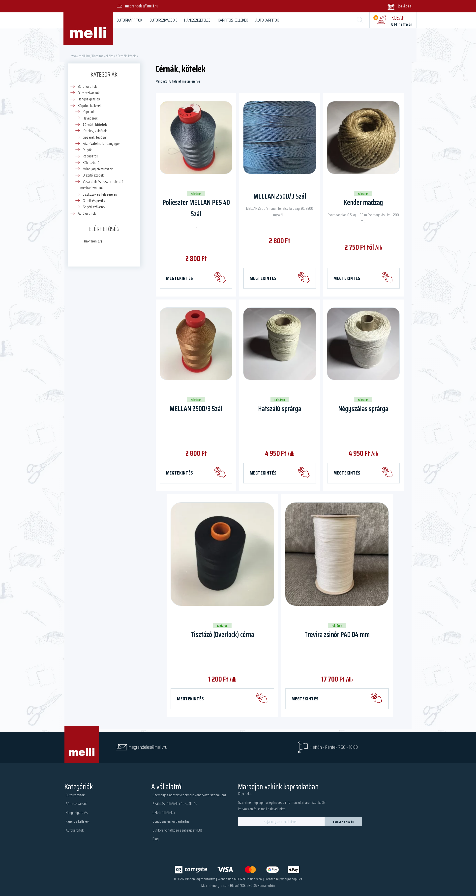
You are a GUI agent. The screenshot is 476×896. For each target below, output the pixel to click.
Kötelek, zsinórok (95, 131)
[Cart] (381, 20)
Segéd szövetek (94, 207)
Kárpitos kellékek (233, 20)
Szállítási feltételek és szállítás (174, 804)
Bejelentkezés (343, 821)
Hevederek (90, 118)
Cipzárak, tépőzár (95, 137)
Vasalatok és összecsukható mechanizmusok (101, 185)
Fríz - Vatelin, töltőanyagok (101, 143)
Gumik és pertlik (94, 201)
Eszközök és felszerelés (100, 194)
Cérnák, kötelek (95, 124)
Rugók (87, 150)
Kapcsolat (245, 794)
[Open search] (360, 20)
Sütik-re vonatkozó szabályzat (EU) (177, 830)
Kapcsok (88, 112)
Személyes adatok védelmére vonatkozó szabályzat (189, 795)
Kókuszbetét (92, 162)
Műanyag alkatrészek (98, 169)
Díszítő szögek (93, 175)
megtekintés (179, 278)
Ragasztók (90, 156)
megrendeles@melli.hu (147, 747)
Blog (155, 839)
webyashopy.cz (291, 879)
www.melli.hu (80, 56)
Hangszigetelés (197, 20)
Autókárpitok (267, 20)
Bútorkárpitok (129, 20)
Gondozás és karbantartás (171, 821)
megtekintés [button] (263, 473)
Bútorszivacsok (163, 20)
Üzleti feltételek (163, 812)
